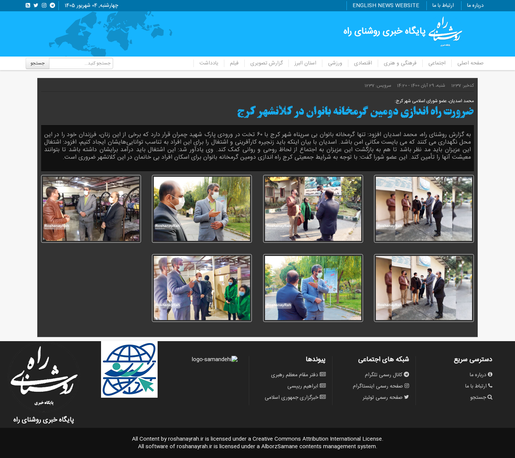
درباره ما (475, 5)
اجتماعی (437, 63)
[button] (424, 209)
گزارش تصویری (266, 63)
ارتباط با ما (443, 5)
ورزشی (335, 63)
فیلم (234, 63)
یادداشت (208, 63)
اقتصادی (363, 63)
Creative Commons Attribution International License (317, 439)
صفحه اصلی (470, 63)
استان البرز (305, 63)
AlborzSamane (279, 446)
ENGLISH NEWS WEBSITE (386, 5)
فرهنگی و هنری (400, 63)
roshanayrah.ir (186, 439)
